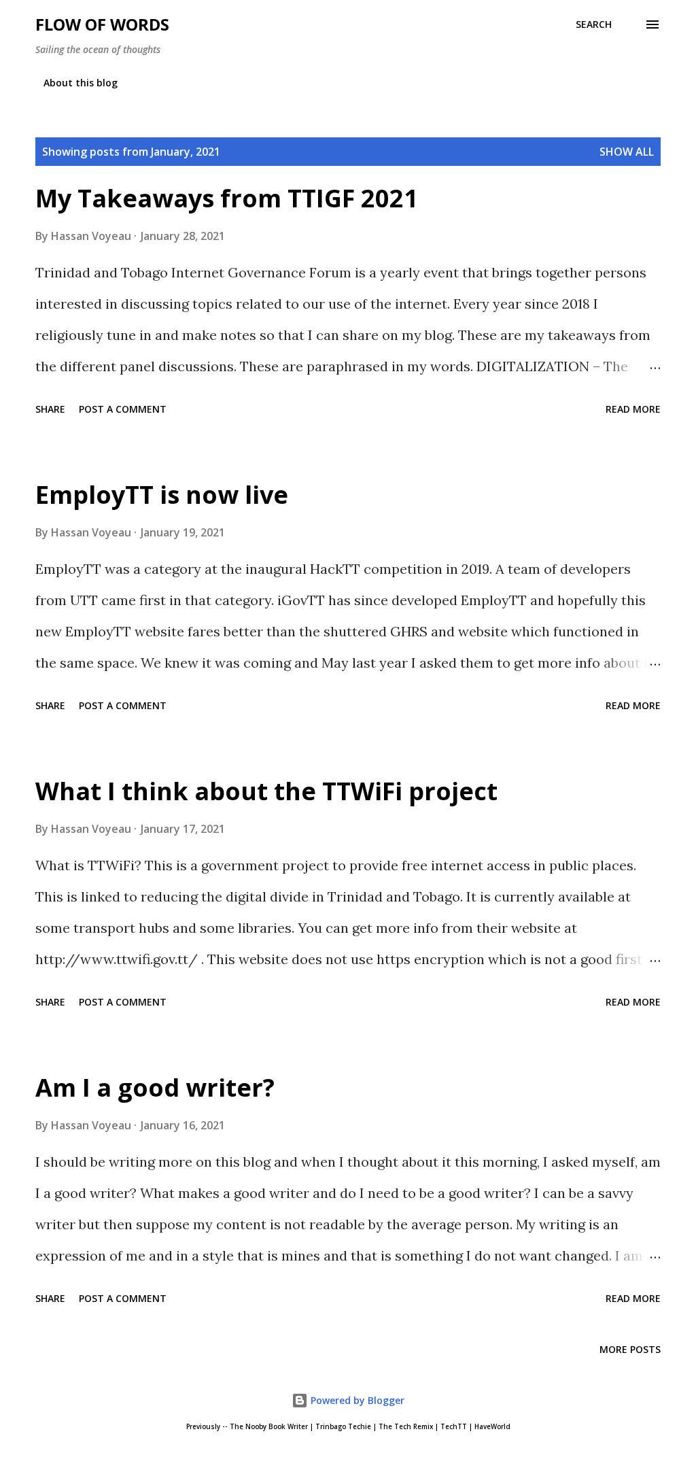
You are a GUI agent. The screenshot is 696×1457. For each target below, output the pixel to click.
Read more (633, 408)
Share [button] (50, 408)
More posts (630, 1349)
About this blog (81, 82)
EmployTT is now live (161, 494)
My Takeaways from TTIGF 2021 (226, 198)
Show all (626, 151)
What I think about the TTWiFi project (266, 791)
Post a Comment (123, 408)
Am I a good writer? (155, 1087)
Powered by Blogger (356, 1400)
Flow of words (102, 24)
